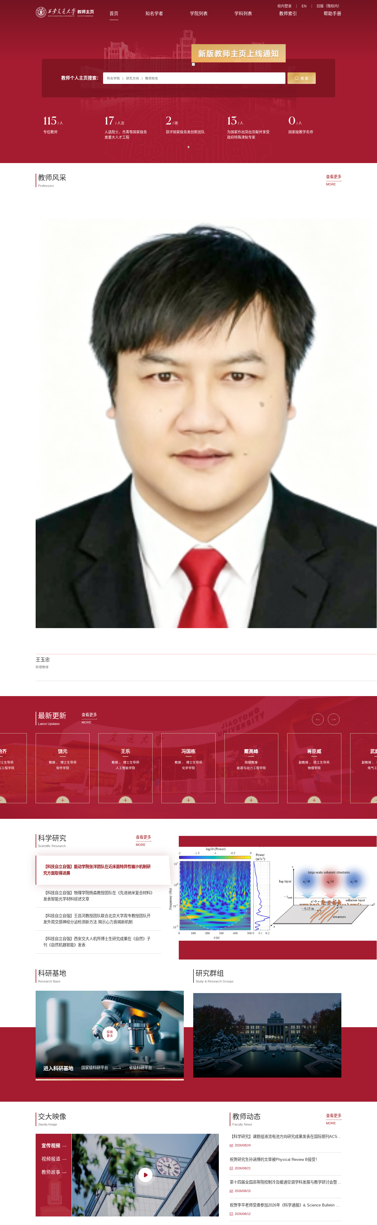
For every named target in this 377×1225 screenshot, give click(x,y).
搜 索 (304, 79)
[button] (318, 719)
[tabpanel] (66, 125)
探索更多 (110, 1034)
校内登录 (284, 6)
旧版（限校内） (329, 6)
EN (304, 6)
